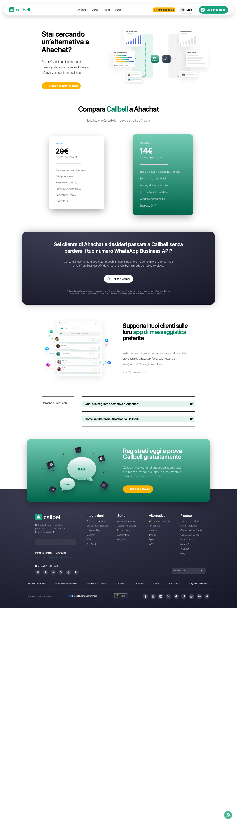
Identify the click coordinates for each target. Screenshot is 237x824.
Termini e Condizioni (36, 583)
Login (190, 9)
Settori (156, 583)
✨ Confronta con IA (159, 521)
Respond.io (154, 525)
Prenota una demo (164, 9)
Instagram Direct (94, 530)
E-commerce (124, 530)
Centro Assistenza (190, 534)
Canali (95, 10)
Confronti (139, 583)
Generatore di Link (190, 521)
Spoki (152, 539)
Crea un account (216, 9)
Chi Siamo (120, 583)
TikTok (89, 539)
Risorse (117, 10)
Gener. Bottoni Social (191, 530)
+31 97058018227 (66, 557)
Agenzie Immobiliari (127, 521)
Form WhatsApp (188, 525)
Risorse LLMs (179, 571)
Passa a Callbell (121, 278)
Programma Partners (198, 583)
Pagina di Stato (188, 539)
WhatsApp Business (96, 521)
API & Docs (174, 583)
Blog (182, 553)
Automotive (123, 534)
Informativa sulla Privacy (66, 583)
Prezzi (107, 10)
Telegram (90, 534)
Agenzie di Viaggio (127, 525)
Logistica (121, 539)
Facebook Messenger (97, 525)
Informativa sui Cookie (96, 583)
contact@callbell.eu (45, 557)
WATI (151, 544)
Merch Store (186, 544)
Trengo (152, 534)
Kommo (153, 530)
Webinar (184, 548)
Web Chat (91, 544)
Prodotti (82, 10)
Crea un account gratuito (63, 85)
